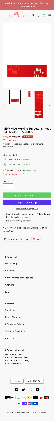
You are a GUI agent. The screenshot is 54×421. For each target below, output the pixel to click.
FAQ (7, 291)
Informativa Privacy (14, 324)
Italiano (16, 381)
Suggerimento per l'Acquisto (19, 277)
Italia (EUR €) (33, 381)
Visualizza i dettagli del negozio (19, 221)
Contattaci (10, 338)
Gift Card (9, 284)
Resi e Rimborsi (12, 317)
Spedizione (19, 144)
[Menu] (49, 15)
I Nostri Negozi (12, 263)
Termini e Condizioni (15, 331)
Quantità (6, 181)
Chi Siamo (10, 270)
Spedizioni (10, 310)
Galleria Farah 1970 (22, 412)
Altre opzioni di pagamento (27, 209)
